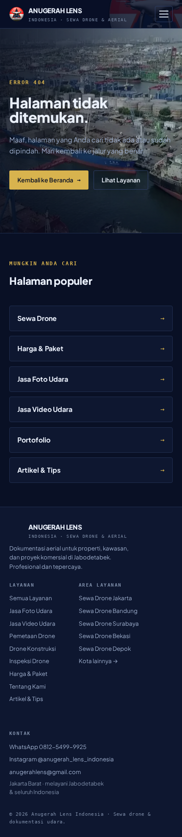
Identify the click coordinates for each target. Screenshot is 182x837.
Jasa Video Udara (32, 623)
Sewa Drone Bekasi (104, 635)
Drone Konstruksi (32, 648)
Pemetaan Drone (32, 635)
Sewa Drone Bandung (108, 610)
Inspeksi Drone (29, 660)
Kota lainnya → (98, 660)
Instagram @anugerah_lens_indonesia (61, 759)
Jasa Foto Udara (30, 610)
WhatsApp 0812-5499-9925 (47, 746)
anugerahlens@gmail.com (45, 771)
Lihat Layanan (121, 180)
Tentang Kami (27, 686)
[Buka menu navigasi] (164, 14)
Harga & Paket (28, 673)
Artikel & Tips (26, 698)
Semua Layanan (30, 598)
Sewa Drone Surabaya (109, 623)
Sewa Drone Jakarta (105, 598)
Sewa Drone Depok (105, 648)
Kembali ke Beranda (48, 180)
